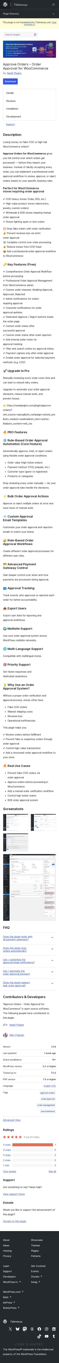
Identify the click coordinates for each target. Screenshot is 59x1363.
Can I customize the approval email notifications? (19, 961)
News (6, 1245)
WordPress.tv (12, 1282)
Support (10, 124)
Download (10, 81)
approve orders (47, 1093)
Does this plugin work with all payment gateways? (17, 938)
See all (52, 1171)
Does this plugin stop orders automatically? (15, 949)
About (6, 1240)
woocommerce (48, 1111)
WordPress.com (13, 1291)
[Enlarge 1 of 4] (24, 817)
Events (35, 1271)
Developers (9, 1276)
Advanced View (12, 1120)
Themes (35, 1245)
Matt (7, 1297)
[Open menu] (54, 4)
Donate (36, 1276)
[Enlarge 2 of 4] (51, 817)
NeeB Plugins (14, 73)
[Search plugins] (35, 35)
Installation (12, 108)
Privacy (7, 1256)
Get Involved (38, 1265)
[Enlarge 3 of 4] (24, 837)
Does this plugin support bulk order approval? (16, 984)
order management (46, 1105)
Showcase (37, 1240)
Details (10, 92)
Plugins (35, 1250)
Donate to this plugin (14, 1221)
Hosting (7, 1250)
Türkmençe (16, 1321)
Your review (9, 1171)
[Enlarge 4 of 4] (51, 858)
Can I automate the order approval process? (16, 972)
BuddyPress (11, 1307)
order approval (48, 1099)
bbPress (9, 1302)
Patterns (36, 1256)
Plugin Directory (11, 13)
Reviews (11, 100)
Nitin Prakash (16, 1035)
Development (13, 116)
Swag (35, 1282)
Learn (6, 1265)
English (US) (50, 1086)
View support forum (14, 1194)
